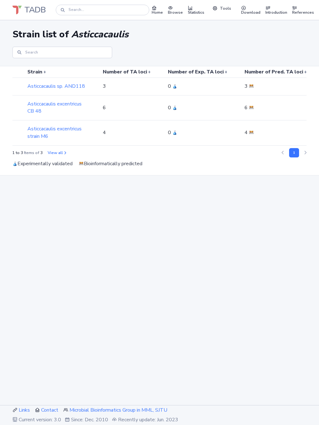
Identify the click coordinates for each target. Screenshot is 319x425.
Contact (49, 410)
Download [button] (250, 12)
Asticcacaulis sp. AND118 (56, 86)
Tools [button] (225, 8)
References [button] (303, 12)
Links (24, 410)
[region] (159, 106)
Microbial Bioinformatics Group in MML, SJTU (118, 410)
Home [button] (157, 12)
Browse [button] (175, 12)
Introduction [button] (276, 12)
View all (55, 153)
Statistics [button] (196, 12)
